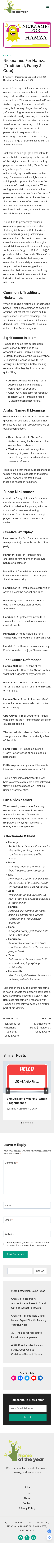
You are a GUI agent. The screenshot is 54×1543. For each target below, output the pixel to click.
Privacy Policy (27, 1508)
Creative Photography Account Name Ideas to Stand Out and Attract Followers (28, 1303)
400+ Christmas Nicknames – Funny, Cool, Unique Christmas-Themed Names (28, 1350)
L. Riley (9, 77)
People (7, 56)
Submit (28, 1417)
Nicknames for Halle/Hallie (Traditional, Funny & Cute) (11, 1027)
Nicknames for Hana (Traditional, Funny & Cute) (40, 1025)
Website (9, 1234)
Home (27, 1493)
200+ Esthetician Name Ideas (28, 1290)
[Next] (46, 1091)
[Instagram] (33, 1537)
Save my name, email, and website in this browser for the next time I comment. (28, 1244)
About (27, 1498)
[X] (27, 1537)
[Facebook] (20, 1537)
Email (9, 1219)
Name (9, 1205)
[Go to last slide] (8, 1091)
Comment (11, 1162)
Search (40, 1270)
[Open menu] (48, 6)
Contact (27, 1503)
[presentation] (27, 1077)
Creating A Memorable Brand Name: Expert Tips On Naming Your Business (28, 1320)
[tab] (21, 1122)
